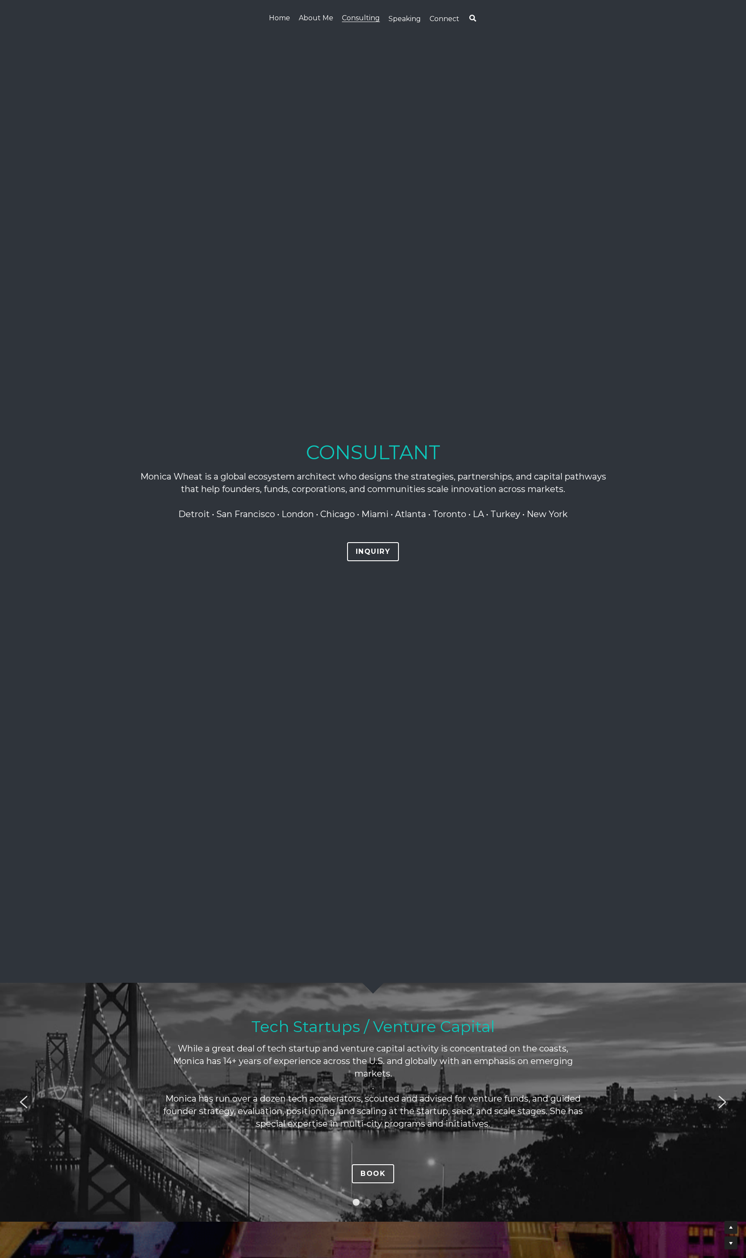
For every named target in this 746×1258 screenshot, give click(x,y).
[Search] (472, 18)
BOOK (373, 1173)
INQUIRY (373, 551)
